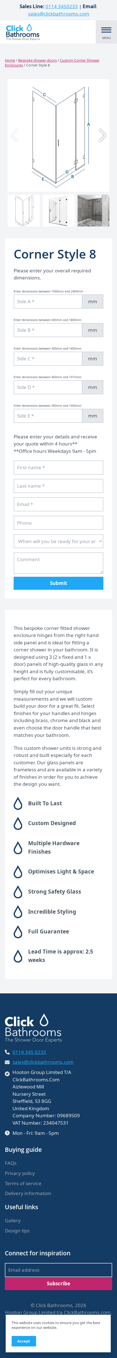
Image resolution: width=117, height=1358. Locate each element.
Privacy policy (20, 1173)
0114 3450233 (61, 6)
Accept (23, 1341)
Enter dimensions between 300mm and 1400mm (48, 348)
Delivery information (28, 1193)
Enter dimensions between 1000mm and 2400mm (48, 291)
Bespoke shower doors (37, 60)
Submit (58, 583)
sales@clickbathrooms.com (58, 13)
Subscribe (58, 1283)
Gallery (13, 1220)
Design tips (17, 1230)
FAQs (10, 1163)
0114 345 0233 (29, 1052)
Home (10, 60)
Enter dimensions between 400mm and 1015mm (48, 377)
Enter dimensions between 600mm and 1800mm (48, 320)
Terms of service (23, 1183)
